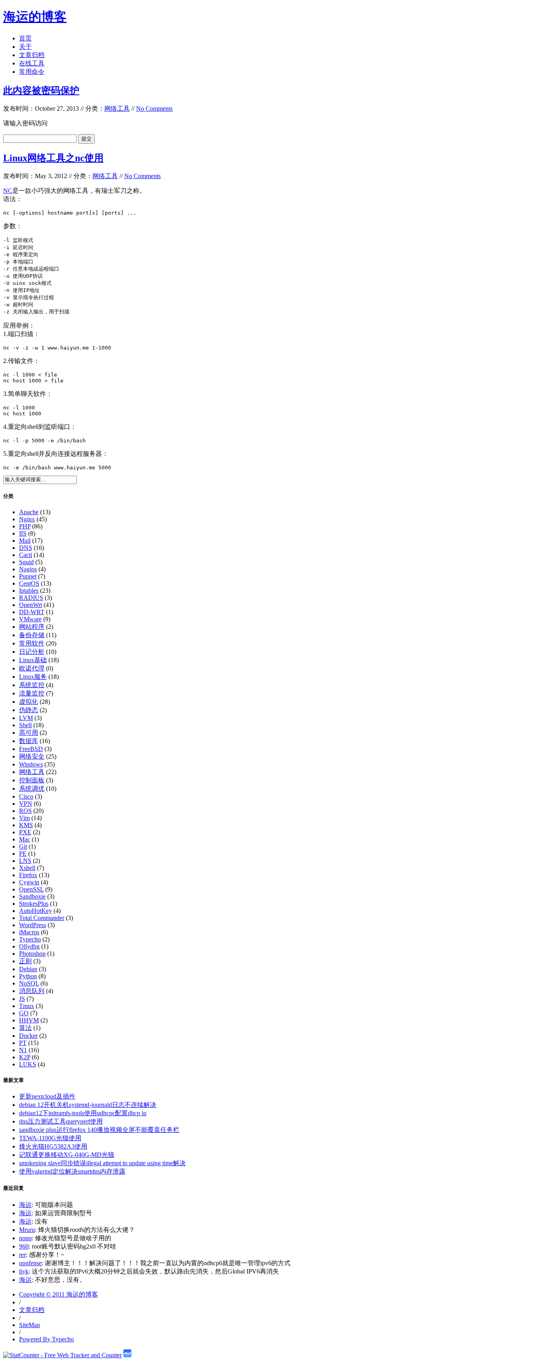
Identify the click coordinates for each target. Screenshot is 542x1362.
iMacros (29, 932)
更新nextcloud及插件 (47, 1096)
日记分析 (31, 651)
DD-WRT (31, 612)
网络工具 (117, 108)
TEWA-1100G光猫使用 (50, 1138)
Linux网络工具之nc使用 (53, 158)
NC (7, 190)
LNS (25, 860)
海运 (25, 1204)
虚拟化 (28, 701)
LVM (26, 718)
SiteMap (29, 1325)
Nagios (28, 569)
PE (23, 853)
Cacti (25, 554)
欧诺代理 (31, 668)
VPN (25, 803)
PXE (25, 832)
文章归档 (31, 55)
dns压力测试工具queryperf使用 (61, 1121)
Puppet (28, 576)
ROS (25, 810)
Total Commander (41, 917)
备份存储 (31, 635)
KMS (26, 825)
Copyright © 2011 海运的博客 (58, 1294)
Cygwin (29, 882)
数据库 (28, 741)
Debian (28, 969)
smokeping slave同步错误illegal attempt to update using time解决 (102, 1163)
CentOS (29, 583)
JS (22, 998)
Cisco (26, 796)
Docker (28, 1035)
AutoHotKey (35, 910)
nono (25, 1238)
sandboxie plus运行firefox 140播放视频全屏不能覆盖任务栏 (99, 1129)
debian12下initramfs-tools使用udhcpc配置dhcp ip (82, 1113)
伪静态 (28, 710)
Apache (28, 512)
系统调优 (31, 788)
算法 (25, 1027)
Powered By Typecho (46, 1339)
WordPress (32, 925)
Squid (26, 562)
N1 (23, 1050)
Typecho (30, 939)
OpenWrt (30, 604)
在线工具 (31, 63)
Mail (25, 540)
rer (22, 1254)
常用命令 (31, 71)
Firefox (28, 875)
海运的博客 (35, 17)
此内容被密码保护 (41, 90)
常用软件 (31, 643)
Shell (25, 725)
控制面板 (31, 780)
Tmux (26, 1006)
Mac (24, 839)
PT (23, 1042)
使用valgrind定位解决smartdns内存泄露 (72, 1171)
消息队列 (31, 990)
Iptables (28, 590)
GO (24, 1013)
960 (24, 1246)
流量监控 (31, 693)
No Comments (154, 108)
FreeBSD (31, 748)
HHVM (29, 1020)
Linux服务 (33, 676)
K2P (24, 1057)
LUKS (27, 1064)
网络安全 (31, 756)
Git (23, 846)
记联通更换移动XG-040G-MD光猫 (66, 1154)
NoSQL (29, 983)
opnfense (30, 1263)
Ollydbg (29, 946)
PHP (25, 526)
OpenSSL (31, 889)
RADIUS (31, 597)
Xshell (27, 867)
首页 (25, 38)
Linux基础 (33, 660)
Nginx (27, 519)
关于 (25, 46)
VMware (30, 619)
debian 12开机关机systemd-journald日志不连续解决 (87, 1104)
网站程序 (31, 626)
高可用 (28, 732)
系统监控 (31, 685)
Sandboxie (32, 896)
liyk (24, 1271)
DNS (25, 547)
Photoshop (32, 953)
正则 (25, 961)
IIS (23, 533)
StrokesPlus (33, 903)
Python (28, 976)
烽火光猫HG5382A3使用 (53, 1146)
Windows (31, 764)
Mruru (27, 1229)
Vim (24, 818)
